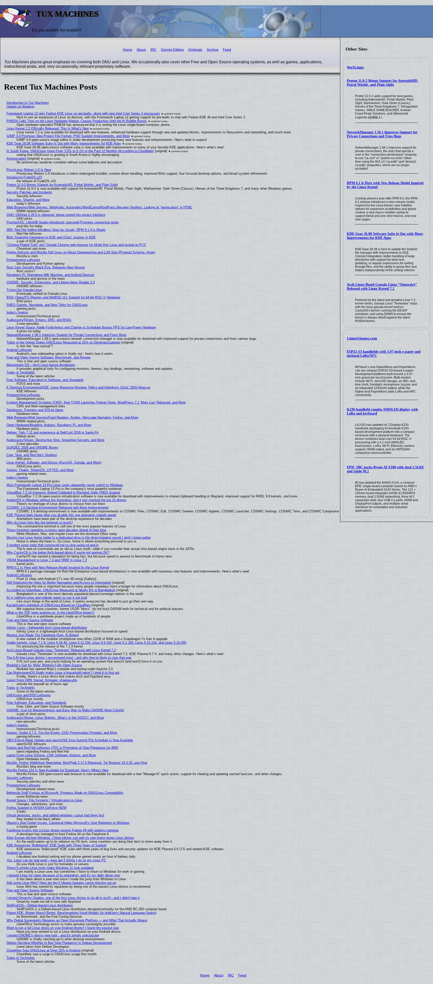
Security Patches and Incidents (29, 192)
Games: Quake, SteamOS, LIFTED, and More (40, 470)
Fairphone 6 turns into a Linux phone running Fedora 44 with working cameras (63, 830)
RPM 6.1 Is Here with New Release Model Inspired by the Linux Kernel (58, 567)
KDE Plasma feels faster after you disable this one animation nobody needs (62, 515)
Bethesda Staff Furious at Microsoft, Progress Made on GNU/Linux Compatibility (65, 793)
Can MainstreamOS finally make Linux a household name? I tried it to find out (63, 673)
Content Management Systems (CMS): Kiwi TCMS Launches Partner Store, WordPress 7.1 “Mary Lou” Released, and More (96, 402)
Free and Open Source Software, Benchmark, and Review (48, 357)
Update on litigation (20, 106)
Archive (213, 50)
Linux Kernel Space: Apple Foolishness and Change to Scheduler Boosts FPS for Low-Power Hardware (81, 327)
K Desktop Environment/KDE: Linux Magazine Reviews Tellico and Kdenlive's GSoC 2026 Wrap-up (78, 387)
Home (127, 50)
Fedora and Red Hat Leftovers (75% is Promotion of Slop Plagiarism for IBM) (62, 748)
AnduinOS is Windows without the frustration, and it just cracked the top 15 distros (66, 500)
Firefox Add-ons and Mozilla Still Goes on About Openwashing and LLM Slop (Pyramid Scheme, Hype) (81, 252)
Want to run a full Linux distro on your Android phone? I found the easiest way (63, 928)
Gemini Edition (172, 50)
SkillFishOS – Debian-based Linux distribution (40, 905)
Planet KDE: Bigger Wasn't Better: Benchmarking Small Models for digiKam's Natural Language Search (81, 913)
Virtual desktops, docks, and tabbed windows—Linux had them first (55, 815)
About (141, 50)
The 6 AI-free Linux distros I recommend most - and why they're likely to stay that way (69, 658)
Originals (195, 50)
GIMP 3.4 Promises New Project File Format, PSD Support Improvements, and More (68, 136)
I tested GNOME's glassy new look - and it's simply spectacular (53, 935)
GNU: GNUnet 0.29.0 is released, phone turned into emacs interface (56, 215)
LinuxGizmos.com (362, 338)
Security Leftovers (20, 778)
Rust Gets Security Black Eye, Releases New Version (46, 267)
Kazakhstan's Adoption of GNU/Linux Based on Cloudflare (48, 605)
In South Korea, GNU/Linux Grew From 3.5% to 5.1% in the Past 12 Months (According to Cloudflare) (80, 151)
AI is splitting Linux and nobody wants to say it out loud (47, 597)
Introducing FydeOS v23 (24, 177)
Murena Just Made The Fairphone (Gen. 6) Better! (43, 635)
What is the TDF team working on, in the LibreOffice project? (50, 612)
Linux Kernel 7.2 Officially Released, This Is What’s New (48, 128)
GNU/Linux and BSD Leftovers (29, 695)
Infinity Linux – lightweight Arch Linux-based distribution (47, 627)
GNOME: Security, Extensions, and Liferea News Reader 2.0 (51, 282)
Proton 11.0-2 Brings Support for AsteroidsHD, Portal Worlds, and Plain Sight (382, 83)
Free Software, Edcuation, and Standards (36, 703)
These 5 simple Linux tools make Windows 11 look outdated (50, 868)
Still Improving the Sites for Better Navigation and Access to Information (59, 582)
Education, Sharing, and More (28, 200)
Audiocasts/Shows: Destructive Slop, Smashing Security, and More (55, 440)
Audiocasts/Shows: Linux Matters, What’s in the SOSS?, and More (55, 718)
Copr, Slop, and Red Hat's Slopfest (32, 455)
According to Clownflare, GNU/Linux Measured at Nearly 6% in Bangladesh (61, 590)
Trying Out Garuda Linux (24, 290)
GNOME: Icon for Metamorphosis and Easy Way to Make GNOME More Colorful (65, 710)
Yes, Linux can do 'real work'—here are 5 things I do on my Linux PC (56, 860)
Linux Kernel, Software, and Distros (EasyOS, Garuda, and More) (54, 462)
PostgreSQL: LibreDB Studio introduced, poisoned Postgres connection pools (63, 222)
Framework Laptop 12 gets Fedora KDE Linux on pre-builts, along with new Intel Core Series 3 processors (83, 113)
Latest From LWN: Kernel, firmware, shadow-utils (42, 680)
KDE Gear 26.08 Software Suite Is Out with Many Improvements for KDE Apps (385, 236)
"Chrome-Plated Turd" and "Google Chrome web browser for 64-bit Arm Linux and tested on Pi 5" (76, 245)
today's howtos (17, 312)
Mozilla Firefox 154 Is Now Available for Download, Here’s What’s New (58, 770)
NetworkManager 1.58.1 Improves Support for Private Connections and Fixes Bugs (382, 134)
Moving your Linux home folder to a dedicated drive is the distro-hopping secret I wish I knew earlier (79, 537)
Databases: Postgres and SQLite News (35, 410)
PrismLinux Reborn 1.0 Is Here (29, 170)
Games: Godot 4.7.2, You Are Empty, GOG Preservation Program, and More (62, 733)
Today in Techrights (21, 372)
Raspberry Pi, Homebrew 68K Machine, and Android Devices (50, 275)
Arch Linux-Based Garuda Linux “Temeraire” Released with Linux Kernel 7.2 (382, 286)
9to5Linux (355, 67)
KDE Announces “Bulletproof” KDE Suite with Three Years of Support (56, 845)
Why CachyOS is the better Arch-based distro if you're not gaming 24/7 (58, 552)
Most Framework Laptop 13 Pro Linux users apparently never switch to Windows (65, 485)
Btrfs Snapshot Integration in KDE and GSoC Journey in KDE (51, 237)
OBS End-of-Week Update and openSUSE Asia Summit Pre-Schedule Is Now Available (70, 740)
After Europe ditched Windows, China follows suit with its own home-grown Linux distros (70, 838)
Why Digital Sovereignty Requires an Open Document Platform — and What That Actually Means (77, 920)
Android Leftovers (19, 350)
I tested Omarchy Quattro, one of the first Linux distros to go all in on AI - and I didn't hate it (73, 898)
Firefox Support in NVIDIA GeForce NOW (36, 808)
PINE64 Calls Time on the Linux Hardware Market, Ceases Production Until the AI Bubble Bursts (77, 121)
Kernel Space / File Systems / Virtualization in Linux (44, 800)
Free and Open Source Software (30, 620)
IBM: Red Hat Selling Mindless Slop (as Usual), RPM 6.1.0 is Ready (56, 230)
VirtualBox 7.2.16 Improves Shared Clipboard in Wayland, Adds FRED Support (63, 492)
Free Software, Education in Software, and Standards (45, 380)
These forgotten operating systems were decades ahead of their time (56, 530)
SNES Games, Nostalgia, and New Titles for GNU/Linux (47, 305)
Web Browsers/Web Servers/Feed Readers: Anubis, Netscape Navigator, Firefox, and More (72, 417)
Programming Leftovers (23, 260)
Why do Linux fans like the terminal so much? (40, 522)
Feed (227, 50)
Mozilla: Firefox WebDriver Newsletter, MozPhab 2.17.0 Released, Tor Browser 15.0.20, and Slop (77, 763)
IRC (153, 50)
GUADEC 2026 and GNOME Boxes (32, 447)
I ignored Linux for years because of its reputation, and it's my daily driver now (63, 875)
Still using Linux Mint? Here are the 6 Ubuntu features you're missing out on (61, 883)
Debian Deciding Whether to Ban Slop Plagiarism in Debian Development (59, 943)
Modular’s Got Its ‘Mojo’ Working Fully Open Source (44, 665)
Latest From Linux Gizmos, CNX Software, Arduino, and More (51, 755)
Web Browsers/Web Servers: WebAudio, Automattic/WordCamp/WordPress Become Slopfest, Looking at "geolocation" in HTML (99, 207)
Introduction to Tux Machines (28, 103)
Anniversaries (16, 158)
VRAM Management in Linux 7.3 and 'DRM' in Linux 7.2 (47, 560)
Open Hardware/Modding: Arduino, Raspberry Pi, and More (49, 425)
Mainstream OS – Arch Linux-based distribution (41, 365)
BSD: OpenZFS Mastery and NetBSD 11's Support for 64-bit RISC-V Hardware (63, 297)
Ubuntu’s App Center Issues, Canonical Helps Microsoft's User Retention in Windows (68, 823)
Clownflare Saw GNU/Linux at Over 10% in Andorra (43, 950)
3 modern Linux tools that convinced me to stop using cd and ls (53, 545)
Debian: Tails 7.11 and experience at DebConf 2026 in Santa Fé (52, 432)
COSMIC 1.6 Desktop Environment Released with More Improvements (58, 507)
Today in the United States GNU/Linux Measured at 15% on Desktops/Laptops (63, 342)
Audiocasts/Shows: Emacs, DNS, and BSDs (39, 320)
